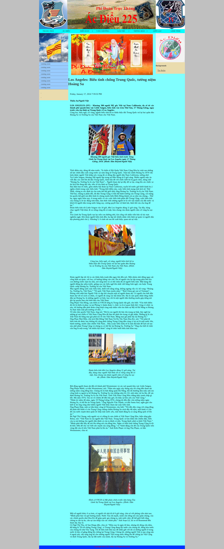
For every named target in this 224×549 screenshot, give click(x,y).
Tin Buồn (161, 70)
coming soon (45, 64)
